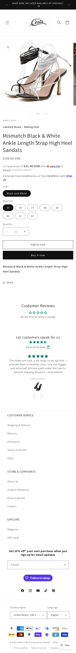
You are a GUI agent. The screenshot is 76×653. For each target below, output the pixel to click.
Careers (11, 506)
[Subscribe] (64, 565)
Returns (12, 433)
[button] (7, 23)
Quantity (7, 224)
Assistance (13, 441)
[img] (38, 342)
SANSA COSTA (23, 642)
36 (20, 207)
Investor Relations (18, 489)
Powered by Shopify (40, 642)
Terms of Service (17, 450)
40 (8, 216)
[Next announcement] (69, 5)
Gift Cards (13, 537)
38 (45, 207)
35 (8, 207)
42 (32, 216)
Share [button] (9, 282)
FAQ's (10, 458)
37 (32, 207)
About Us (12, 481)
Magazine (12, 529)
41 (20, 216)
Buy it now (38, 255)
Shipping (7, 170)
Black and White (17, 193)
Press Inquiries (16, 498)
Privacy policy (21, 648)
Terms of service (39, 648)
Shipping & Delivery (18, 425)
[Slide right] (46, 114)
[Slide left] (30, 114)
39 (57, 207)
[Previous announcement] (7, 5)
